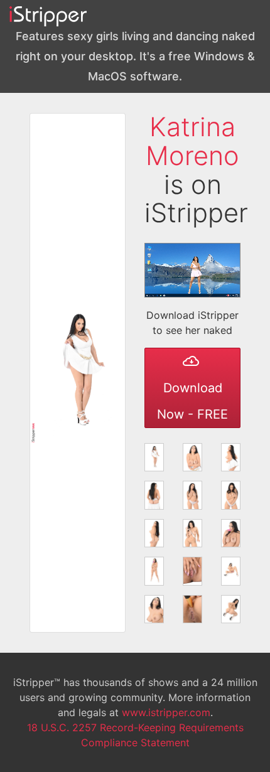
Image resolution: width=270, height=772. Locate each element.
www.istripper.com (166, 712)
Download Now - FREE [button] (192, 401)
